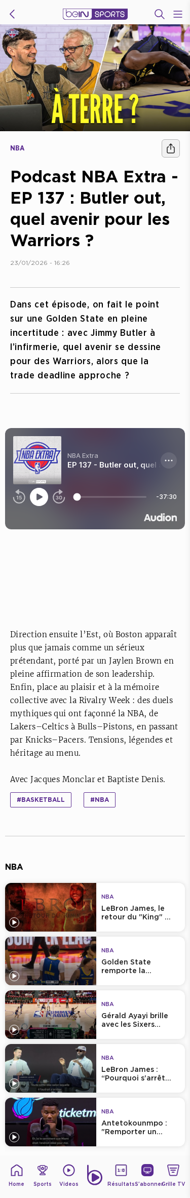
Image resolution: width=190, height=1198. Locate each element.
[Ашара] (171, 148)
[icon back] (12, 14)
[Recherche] (160, 14)
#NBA (99, 799)
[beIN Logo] (95, 14)
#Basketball (41, 799)
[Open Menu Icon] (178, 14)
